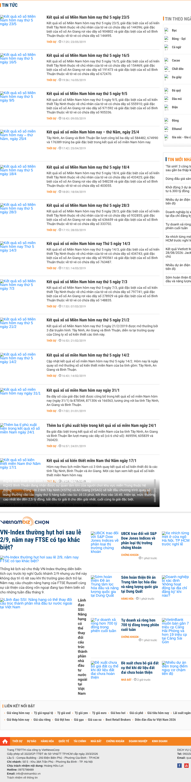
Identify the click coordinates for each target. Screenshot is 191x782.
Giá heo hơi (118, 713)
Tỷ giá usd (64, 713)
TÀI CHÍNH (80, 741)
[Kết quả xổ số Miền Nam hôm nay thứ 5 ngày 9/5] (21, 105)
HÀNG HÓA (47, 741)
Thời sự (51, 42)
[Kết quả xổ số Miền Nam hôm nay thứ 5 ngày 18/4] (21, 179)
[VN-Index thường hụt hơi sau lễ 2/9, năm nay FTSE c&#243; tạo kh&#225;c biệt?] (43, 559)
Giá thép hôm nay (18, 719)
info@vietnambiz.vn (28, 773)
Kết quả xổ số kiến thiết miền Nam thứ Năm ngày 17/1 (91, 460)
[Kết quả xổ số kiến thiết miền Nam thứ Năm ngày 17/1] (21, 472)
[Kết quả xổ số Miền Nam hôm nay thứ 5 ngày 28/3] (21, 217)
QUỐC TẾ (63, 741)
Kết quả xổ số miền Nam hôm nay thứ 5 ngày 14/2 (88, 355)
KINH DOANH (159, 741)
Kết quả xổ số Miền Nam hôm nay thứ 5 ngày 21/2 (88, 320)
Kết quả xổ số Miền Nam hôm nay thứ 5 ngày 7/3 (87, 281)
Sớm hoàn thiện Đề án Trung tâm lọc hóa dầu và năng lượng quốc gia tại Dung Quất (139, 584)
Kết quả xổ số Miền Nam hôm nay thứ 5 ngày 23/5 (88, 17)
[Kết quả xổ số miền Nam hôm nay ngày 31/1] (21, 402)
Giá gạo (79, 719)
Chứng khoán (130, 555)
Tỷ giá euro (99, 713)
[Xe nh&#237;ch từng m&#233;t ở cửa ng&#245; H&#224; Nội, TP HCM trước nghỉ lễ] (176, 540)
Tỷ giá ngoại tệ (43, 713)
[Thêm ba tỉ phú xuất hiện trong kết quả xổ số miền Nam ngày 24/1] (21, 437)
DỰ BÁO (31, 741)
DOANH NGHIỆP (138, 741)
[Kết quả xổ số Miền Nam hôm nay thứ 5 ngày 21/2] (21, 332)
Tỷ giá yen (81, 713)
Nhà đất (126, 679)
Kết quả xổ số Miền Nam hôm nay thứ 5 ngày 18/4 (88, 167)
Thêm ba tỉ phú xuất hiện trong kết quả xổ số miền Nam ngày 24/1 (101, 425)
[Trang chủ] (5, 741)
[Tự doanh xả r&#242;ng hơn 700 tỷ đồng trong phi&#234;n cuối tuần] (105, 627)
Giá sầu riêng (42, 719)
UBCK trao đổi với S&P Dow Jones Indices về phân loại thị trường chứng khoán (139, 540)
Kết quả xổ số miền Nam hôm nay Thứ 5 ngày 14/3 (88, 243)
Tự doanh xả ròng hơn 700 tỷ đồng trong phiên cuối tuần (140, 625)
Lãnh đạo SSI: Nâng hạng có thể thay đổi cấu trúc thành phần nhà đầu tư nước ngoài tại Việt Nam (82, 647)
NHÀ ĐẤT (96, 741)
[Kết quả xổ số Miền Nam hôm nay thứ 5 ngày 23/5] (21, 29)
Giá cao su (95, 719)
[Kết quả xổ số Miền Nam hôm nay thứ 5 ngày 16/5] (21, 67)
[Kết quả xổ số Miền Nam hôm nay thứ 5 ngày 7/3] (21, 293)
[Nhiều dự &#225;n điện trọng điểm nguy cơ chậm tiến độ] (176, 670)
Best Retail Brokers (118, 719)
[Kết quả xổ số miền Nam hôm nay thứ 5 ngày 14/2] (21, 367)
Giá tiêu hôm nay (158, 713)
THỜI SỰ (17, 741)
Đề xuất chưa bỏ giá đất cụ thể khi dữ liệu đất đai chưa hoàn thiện (140, 668)
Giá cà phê (136, 713)
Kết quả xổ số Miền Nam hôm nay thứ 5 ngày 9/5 (87, 93)
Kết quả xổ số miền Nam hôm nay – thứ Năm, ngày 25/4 (93, 132)
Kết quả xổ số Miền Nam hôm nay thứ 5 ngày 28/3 (88, 205)
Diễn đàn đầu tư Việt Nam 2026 (155, 719)
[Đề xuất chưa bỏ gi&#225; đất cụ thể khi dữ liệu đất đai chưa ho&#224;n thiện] (105, 670)
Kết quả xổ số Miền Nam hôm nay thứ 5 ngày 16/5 (88, 55)
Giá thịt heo (62, 719)
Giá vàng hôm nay (18, 713)
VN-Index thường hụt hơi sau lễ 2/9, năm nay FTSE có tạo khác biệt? (40, 539)
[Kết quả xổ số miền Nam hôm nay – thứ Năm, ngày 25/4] (21, 144)
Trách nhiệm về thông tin (22, 777)
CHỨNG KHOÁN (115, 741)
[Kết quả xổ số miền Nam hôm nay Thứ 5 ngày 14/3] (21, 255)
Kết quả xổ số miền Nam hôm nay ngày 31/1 (83, 390)
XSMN (17, 490)
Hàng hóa (127, 598)
